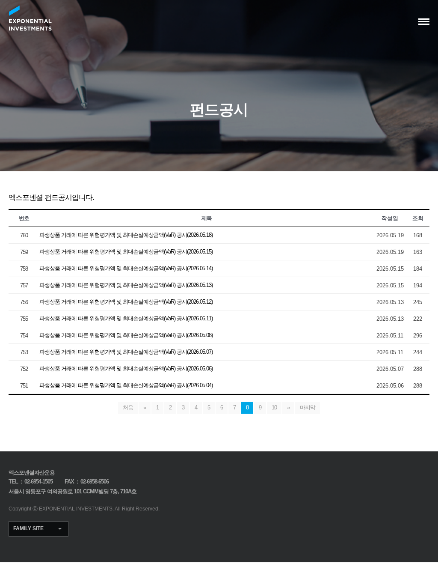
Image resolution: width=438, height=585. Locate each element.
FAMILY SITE (28, 528)
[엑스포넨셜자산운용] (30, 18)
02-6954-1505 (38, 481)
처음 (128, 407)
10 (274, 407)
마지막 (307, 407)
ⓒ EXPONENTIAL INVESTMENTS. (73, 509)
